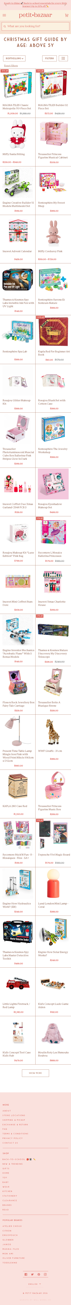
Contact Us (10, 1143)
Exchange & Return (15, 1125)
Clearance (10, 1201)
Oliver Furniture (14, 1258)
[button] (63, 58)
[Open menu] (8, 15)
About (7, 1111)
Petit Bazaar (34, 1293)
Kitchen (7, 1191)
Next (63, 5)
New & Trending (13, 1164)
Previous (8, 5)
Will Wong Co (42, 1300)
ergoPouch (10, 1235)
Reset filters (11, 66)
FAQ (5, 1129)
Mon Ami (8, 1254)
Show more (35, 1073)
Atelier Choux (12, 1226)
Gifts (6, 1169)
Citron (7, 1231)
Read (6, 1210)
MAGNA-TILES (11, 1249)
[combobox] (38, 26)
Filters (49, 58)
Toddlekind (10, 1263)
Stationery (10, 1196)
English (34, 1284)
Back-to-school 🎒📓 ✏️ (19, 1159)
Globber (8, 1240)
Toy (5, 1178)
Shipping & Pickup (14, 1120)
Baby (6, 1182)
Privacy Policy (13, 1138)
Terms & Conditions (16, 1134)
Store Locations (14, 1116)
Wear (6, 1187)
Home (6, 1173)
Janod (7, 1245)
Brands (7, 1205)
